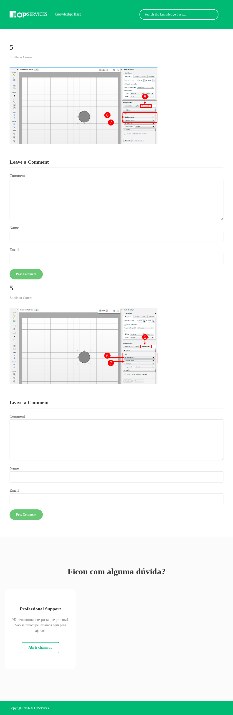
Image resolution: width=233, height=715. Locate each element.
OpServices (41, 708)
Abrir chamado (40, 647)
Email (14, 250)
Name (14, 228)
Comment (17, 175)
